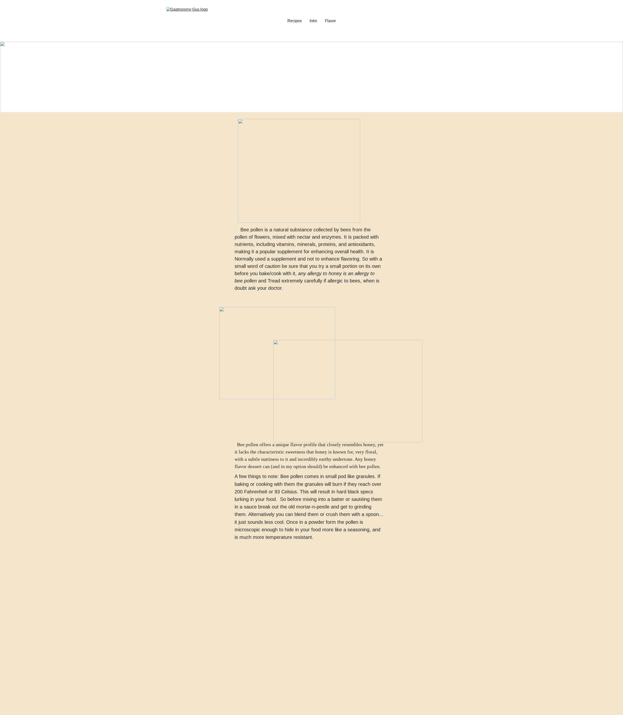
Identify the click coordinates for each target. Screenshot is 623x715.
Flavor (330, 21)
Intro (313, 21)
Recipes (294, 21)
